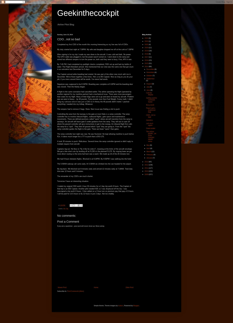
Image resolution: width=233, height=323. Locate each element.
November (150, 72)
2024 (147, 38)
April (148, 148)
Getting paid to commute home (151, 100)
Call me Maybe (149, 94)
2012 (147, 165)
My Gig (65, 208)
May (148, 145)
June (148, 90)
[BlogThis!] (73, 205)
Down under (150, 128)
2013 (147, 162)
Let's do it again (149, 124)
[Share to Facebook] (78, 205)
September (150, 79)
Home (96, 287)
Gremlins (149, 120)
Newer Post (62, 287)
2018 (147, 54)
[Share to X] (76, 205)
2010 (147, 171)
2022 (147, 41)
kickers (120, 306)
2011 (147, 168)
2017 (147, 57)
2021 (147, 44)
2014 (147, 66)
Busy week (150, 105)
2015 (147, 63)
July (148, 87)
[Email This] (71, 205)
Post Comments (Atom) (75, 291)
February (149, 155)
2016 (147, 60)
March (148, 151)
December (150, 69)
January (149, 158)
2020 (147, 48)
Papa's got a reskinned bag (150, 110)
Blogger (136, 306)
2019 (147, 51)
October (149, 76)
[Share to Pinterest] (81, 205)
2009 (147, 174)
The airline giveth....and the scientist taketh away (151, 136)
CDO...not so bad (150, 116)
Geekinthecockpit (88, 12)
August (149, 84)
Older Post (129, 287)
